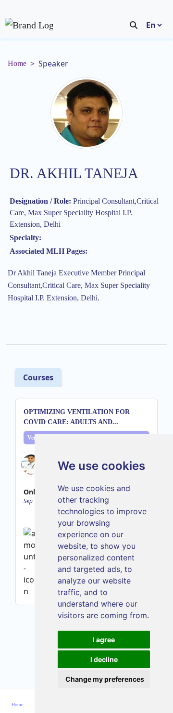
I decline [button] (104, 659)
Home (17, 63)
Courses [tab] (38, 377)
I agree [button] (104, 639)
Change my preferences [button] (104, 679)
